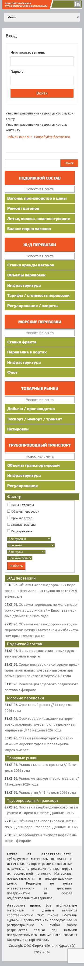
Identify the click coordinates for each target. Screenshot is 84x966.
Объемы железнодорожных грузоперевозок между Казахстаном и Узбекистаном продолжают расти (42, 630)
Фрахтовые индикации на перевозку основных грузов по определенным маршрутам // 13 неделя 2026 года (40, 724)
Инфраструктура (23, 524)
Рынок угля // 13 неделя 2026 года (47, 792)
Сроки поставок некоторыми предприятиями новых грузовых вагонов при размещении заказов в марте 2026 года (42, 670)
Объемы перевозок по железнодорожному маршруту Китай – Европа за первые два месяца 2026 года (41, 610)
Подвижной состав (24, 644)
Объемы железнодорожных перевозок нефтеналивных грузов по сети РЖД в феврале (41, 590)
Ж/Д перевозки (21, 578)
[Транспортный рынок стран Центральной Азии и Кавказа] (42, 8)
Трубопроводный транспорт (33, 800)
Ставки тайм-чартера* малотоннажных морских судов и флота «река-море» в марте (39, 744)
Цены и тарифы (22, 505)
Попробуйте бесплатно (52, 137)
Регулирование (21, 531)
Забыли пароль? (19, 137)
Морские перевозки (25, 698)
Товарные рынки (22, 758)
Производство (21, 518)
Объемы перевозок (24, 511)
